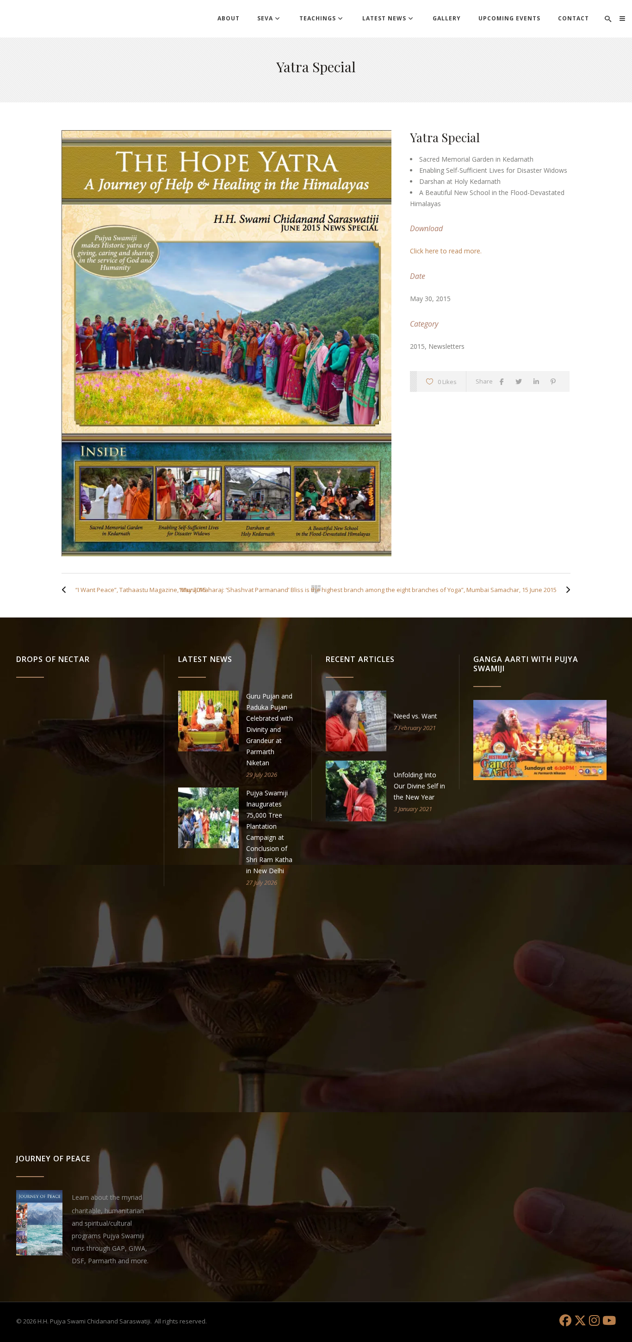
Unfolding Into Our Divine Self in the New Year (419, 785)
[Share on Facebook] (504, 381)
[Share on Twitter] (521, 381)
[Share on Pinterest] (555, 381)
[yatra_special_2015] (226, 343)
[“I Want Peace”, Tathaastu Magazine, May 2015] (66, 589)
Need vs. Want (415, 716)
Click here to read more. (446, 250)
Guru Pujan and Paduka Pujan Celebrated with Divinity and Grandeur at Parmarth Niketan (269, 729)
